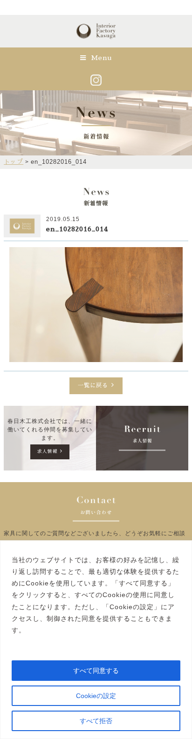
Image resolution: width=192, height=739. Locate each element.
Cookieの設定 (96, 695)
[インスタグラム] (96, 79)
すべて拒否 (96, 721)
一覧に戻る (93, 385)
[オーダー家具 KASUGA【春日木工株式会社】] (95, 37)
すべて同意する (96, 670)
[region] (96, 639)
